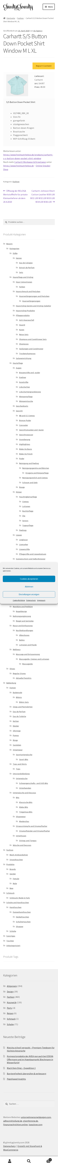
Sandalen (17, 745)
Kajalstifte (23, 382)
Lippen (19, 535)
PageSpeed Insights (16, 1079)
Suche (29, 1161)
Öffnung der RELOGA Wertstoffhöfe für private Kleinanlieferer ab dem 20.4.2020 (15, 196)
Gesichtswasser (26, 434)
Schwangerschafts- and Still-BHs (33, 783)
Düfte (15, 253)
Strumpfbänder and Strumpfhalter (34, 831)
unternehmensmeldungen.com (36, 1117)
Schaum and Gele (29, 482)
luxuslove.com (35, 1124)
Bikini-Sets (24, 702)
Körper (19, 492)
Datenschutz (31, 600)
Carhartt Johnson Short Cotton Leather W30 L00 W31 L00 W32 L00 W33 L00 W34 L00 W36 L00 (42, 196)
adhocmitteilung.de (12, 1120)
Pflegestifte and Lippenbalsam (32, 554)
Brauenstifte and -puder (29, 372)
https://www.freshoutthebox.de (18, 165)
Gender (13, 874)
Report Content (44, 65)
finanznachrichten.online (15, 1124)
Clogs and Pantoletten (23, 706)
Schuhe (13, 931)
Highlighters (24, 444)
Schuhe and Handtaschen (17, 902)
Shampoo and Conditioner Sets (33, 339)
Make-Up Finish (26, 454)
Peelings (23, 530)
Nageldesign (21, 611)
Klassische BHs (25, 802)
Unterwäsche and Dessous (24, 792)
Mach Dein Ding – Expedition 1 (21, 1068)
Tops (18, 769)
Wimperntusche (26, 401)
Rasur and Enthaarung (23, 625)
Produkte (10, 864)
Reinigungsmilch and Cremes (35, 477)
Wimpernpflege (26, 396)
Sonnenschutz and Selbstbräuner (30, 559)
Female (16, 878)
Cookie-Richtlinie (19, 600)
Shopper (19, 926)
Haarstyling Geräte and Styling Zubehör (33, 306)
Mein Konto (9, 1161)
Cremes (25, 501)
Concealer (23, 425)
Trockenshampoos (27, 353)
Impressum (41, 600)
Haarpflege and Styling (23, 277)
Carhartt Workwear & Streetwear (30, 162)
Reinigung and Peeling (29, 463)
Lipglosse (23, 539)
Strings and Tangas (27, 840)
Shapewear (21, 816)
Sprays (25, 520)
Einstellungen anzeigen (29, 594)
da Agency (37, 30)
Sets (21, 272)
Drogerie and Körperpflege (37, 473)
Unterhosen (21, 835)
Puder (21, 458)
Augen (18, 368)
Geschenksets (22, 406)
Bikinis (19, 697)
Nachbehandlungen (24, 630)
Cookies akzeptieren (29, 578)
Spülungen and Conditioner (31, 348)
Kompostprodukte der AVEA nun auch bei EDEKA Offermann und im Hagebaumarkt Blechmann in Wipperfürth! (30, 1059)
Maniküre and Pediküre (23, 606)
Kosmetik (11, 1002)
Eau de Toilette (19, 716)
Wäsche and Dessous (22, 845)
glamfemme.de (30, 1120)
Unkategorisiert (13, 945)
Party (9, 1008)
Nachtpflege (27, 511)
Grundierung (24, 439)
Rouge (22, 487)
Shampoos (24, 344)
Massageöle (27, 664)
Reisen (10, 1013)
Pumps (16, 735)
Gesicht (19, 411)
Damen (13, 687)
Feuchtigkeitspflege (28, 497)
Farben (22, 287)
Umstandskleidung (21, 773)
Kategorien (14, 248)
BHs (17, 797)
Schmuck (10, 893)
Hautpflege (18, 363)
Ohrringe (17, 730)
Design (10, 991)
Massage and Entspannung (28, 654)
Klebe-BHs (23, 807)
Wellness (17, 649)
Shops (12, 668)
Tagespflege (27, 525)
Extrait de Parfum (26, 267)
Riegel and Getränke (25, 621)
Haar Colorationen (24, 282)
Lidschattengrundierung (30, 392)
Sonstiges (10, 936)
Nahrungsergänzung (22, 616)
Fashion (20, 18)
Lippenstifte (24, 549)
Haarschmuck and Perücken (28, 291)
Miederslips (24, 821)
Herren (19, 258)
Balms (22, 640)
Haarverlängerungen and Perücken (34, 296)
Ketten (16, 721)
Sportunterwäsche (24, 754)
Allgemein (12, 986)
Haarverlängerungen (31, 301)
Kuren (21, 329)
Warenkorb (45, 1159)
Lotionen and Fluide (28, 645)
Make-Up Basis (25, 449)
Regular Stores (19, 673)
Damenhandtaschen (22, 912)
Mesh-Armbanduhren (19, 855)
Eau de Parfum (19, 711)
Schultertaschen (23, 921)
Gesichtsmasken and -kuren (31, 430)
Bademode (17, 692)
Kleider (16, 726)
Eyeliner (22, 377)
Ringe (15, 740)
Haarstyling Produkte (25, 310)
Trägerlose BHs (25, 812)
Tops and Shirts (20, 764)
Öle (23, 516)
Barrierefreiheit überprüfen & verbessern (26, 1073)
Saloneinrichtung (23, 358)
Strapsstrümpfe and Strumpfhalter (31, 826)
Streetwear (18, 750)
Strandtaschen (16, 859)
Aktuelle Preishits (23, 678)
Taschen (10, 940)
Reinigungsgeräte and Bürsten (35, 468)
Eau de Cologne (26, 263)
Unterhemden (25, 788)
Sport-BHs (23, 759)
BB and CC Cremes (27, 415)
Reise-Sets (23, 334)
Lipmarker (23, 544)
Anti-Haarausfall (26, 320)
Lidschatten (24, 387)
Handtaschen (15, 907)
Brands (13, 869)
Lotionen (26, 506)
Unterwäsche (21, 778)
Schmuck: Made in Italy (20, 898)
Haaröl (22, 325)
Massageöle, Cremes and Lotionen (34, 659)
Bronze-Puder (25, 420)
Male (15, 883)
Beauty (9, 243)
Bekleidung (11, 683)
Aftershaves (24, 635)
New (11, 888)
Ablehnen (29, 586)
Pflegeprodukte (23, 315)
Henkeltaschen (22, 917)
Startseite (10, 18)
